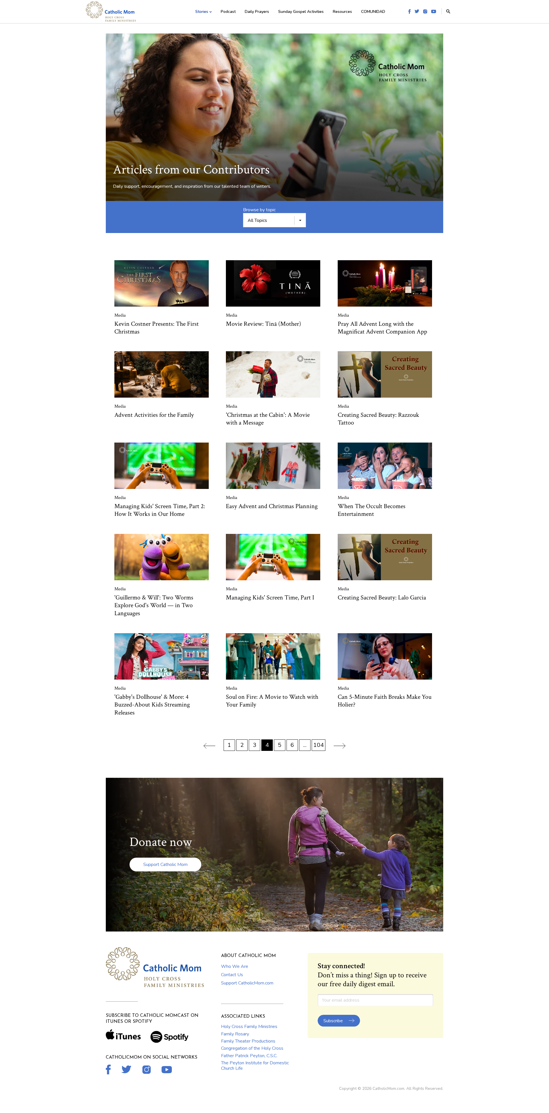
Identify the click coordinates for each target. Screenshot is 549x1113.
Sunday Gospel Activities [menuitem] (301, 11)
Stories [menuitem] (201, 11)
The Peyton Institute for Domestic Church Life (255, 1065)
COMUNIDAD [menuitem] (373, 11)
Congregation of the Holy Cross (252, 1048)
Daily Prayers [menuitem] (257, 11)
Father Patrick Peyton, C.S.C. (249, 1056)
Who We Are (234, 966)
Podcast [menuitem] (228, 11)
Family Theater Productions (248, 1041)
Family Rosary (235, 1034)
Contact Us (232, 975)
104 (318, 745)
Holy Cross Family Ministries (249, 1026)
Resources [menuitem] (342, 11)
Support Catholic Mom (165, 864)
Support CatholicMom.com (247, 983)
